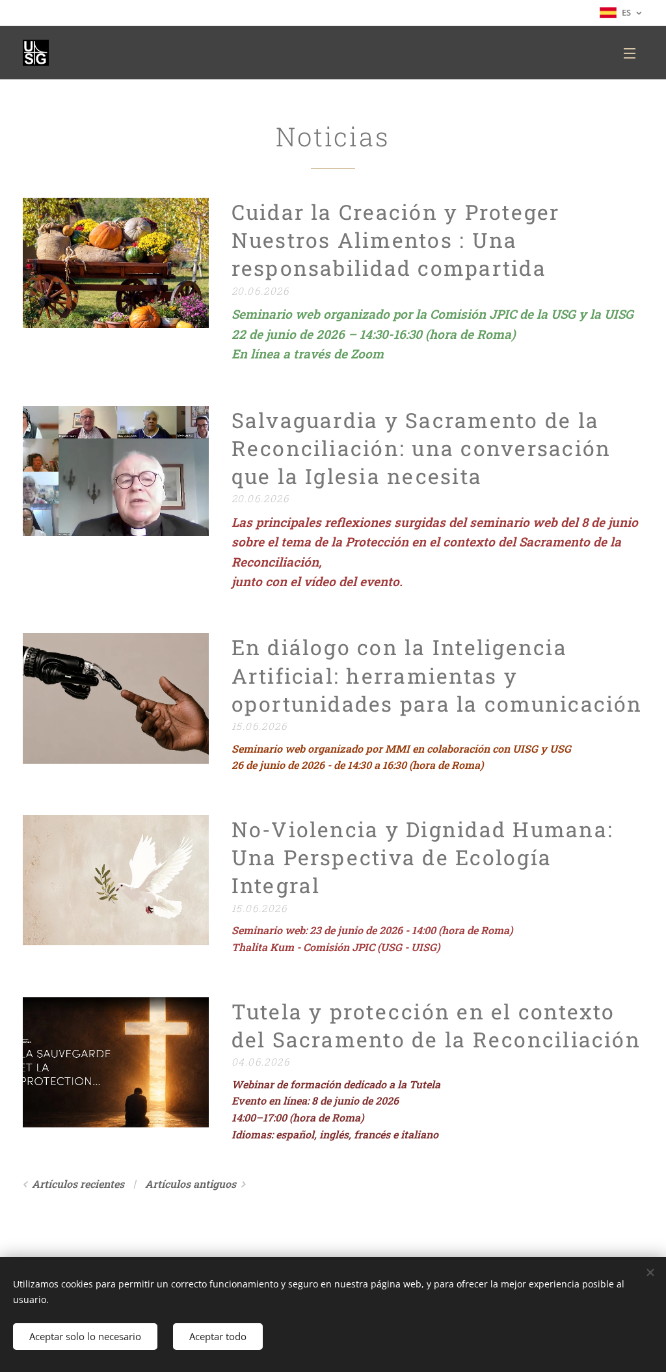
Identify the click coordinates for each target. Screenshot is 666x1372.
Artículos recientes (78, 1183)
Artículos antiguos (190, 1183)
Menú (633, 53)
